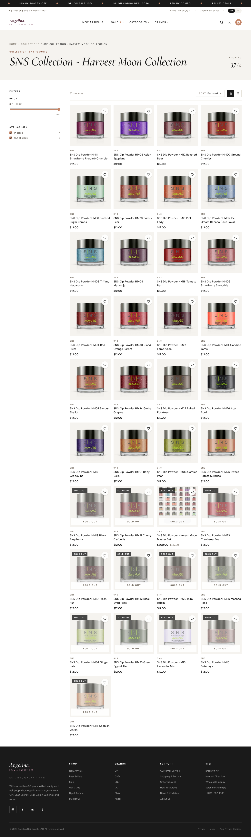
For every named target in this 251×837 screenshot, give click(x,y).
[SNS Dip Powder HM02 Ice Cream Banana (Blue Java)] (221, 189)
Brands (161, 22)
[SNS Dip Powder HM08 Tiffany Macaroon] (90, 252)
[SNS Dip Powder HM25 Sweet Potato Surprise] (221, 443)
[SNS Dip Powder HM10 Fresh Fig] (90, 569)
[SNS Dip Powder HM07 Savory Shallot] (90, 379)
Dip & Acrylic (76, 793)
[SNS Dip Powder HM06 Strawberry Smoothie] (221, 252)
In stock (37, 132)
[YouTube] (32, 809)
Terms (212, 829)
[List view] (237, 93)
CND (117, 776)
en (231, 10)
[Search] (222, 22)
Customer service (209, 10)
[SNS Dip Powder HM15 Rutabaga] (221, 633)
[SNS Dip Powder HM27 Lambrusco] (177, 316)
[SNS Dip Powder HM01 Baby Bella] (134, 443)
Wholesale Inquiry (215, 782)
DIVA (117, 793)
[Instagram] (12, 809)
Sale (117, 22)
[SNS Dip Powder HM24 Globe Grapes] (134, 379)
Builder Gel (75, 798)
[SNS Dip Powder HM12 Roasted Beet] (177, 125)
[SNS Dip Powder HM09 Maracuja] (134, 252)
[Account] (229, 22)
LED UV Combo (159, 3)
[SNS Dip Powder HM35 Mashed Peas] (221, 569)
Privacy (201, 829)
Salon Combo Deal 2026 (110, 3)
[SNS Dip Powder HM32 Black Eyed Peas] (134, 569)
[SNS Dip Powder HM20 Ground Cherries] (221, 125)
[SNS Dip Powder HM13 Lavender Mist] (177, 633)
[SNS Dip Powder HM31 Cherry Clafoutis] (134, 506)
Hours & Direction (215, 776)
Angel (118, 798)
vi (238, 10)
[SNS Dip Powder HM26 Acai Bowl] (221, 379)
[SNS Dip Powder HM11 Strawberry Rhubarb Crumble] (90, 125)
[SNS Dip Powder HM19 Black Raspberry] (90, 506)
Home (13, 44)
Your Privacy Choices (231, 829)
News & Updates (169, 793)
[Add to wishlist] (104, 111)
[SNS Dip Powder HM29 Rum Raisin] (177, 569)
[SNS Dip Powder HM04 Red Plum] (90, 316)
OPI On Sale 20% (59, 3)
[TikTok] (42, 809)
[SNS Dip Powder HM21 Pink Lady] (177, 189)
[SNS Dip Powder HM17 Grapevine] (90, 443)
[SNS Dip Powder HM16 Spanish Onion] (90, 696)
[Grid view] (230, 93)
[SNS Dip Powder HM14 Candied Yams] (221, 316)
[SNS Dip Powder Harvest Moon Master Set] (177, 506)
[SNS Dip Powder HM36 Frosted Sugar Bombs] (90, 189)
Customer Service (170, 770)
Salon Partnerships (216, 787)
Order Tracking (168, 782)
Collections (30, 44)
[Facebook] (22, 809)
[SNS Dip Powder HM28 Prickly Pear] (134, 189)
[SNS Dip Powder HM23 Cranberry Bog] (221, 506)
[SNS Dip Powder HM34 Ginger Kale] (90, 633)
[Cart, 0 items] (238, 22)
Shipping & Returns (170, 776)
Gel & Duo (74, 787)
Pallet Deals (200, 3)
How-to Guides (168, 787)
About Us (165, 798)
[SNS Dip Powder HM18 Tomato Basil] (177, 252)
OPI (116, 770)
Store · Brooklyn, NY (181, 10)
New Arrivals (94, 22)
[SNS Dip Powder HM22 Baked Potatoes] (177, 379)
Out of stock (37, 137)
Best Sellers (75, 776)
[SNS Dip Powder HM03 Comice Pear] (177, 443)
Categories (139, 22)
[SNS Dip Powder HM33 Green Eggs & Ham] (134, 633)
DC (116, 787)
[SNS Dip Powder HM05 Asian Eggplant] (134, 125)
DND (117, 782)
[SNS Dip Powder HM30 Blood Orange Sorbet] (134, 316)
